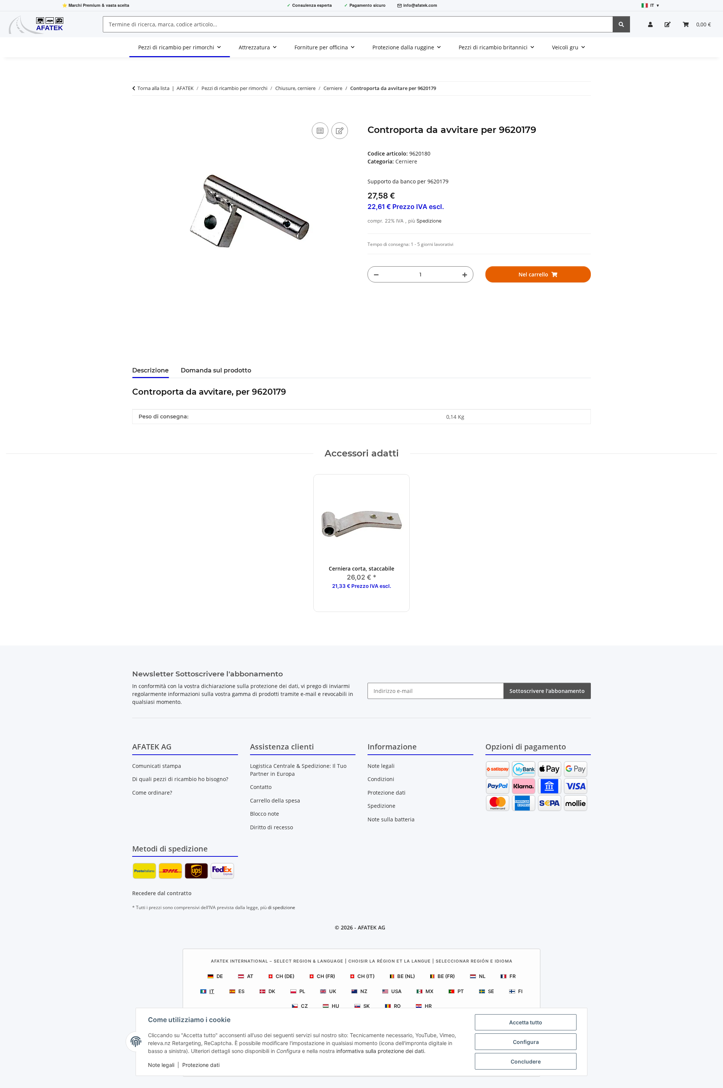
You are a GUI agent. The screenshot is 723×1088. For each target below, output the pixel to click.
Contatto (261, 786)
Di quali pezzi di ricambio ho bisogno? (180, 779)
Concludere (526, 1061)
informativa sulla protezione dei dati (380, 1051)
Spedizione (428, 221)
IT (211, 991)
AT (250, 976)
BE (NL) (406, 976)
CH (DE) (285, 976)
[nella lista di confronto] (320, 130)
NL (482, 976)
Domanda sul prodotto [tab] (216, 370)
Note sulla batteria (391, 819)
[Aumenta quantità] (464, 274)
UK (332, 991)
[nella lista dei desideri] (339, 130)
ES (241, 991)
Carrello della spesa (275, 800)
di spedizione (281, 907)
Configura (526, 1042)
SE (491, 991)
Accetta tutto (525, 1022)
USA (396, 991)
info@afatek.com (420, 5)
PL (302, 991)
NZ (363, 991)
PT (461, 991)
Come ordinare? (152, 792)
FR (512, 976)
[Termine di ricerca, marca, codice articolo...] (621, 24)
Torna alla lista (153, 88)
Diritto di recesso (271, 827)
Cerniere (406, 161)
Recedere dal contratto (162, 893)
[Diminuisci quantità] (376, 274)
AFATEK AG (371, 927)
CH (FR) (326, 976)
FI (520, 991)
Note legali (161, 1065)
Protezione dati (201, 1065)
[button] (650, 24)
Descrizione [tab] (150, 370)
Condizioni (381, 779)
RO (397, 1006)
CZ (304, 1006)
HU (335, 1006)
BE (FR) (446, 976)
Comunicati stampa (156, 765)
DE (220, 976)
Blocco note (264, 813)
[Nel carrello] (138, 112)
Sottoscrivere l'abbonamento (547, 690)
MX (429, 991)
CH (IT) (366, 976)
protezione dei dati (274, 686)
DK (271, 991)
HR (428, 1006)
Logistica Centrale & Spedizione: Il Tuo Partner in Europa (298, 769)
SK (366, 1006)
